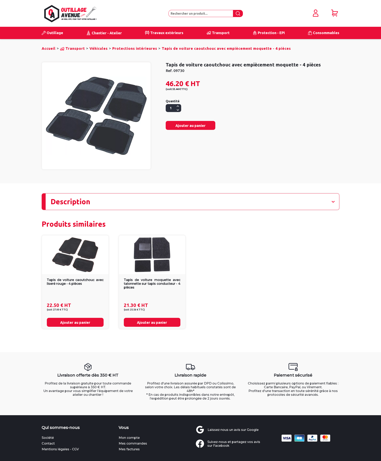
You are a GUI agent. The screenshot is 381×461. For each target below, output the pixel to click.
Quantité (173, 101)
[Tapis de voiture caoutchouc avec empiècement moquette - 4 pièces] (96, 116)
